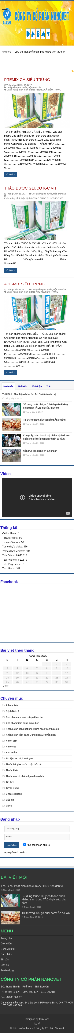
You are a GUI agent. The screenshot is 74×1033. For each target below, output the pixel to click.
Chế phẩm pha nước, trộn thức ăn (24, 87)
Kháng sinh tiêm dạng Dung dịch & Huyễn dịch (31, 735)
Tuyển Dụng (12, 788)
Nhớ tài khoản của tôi (38, 844)
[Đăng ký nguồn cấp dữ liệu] (73, 71)
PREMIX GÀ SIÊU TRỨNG (27, 80)
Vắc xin (10, 800)
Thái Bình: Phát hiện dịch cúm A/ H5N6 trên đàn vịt (29, 394)
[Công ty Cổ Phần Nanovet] (37, 22)
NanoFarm (11, 740)
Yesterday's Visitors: (14, 551)
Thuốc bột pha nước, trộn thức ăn (24, 764)
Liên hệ (5, 964)
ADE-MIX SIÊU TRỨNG (24, 284)
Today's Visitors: (11, 542)
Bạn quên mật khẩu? (15, 852)
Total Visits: (9, 555)
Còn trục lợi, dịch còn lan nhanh (40, 451)
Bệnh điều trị (8, 948)
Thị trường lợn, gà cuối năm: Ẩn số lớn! (44, 419)
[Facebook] (39, 1023)
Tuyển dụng (7, 970)
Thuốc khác (12, 770)
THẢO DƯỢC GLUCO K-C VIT (30, 188)
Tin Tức (10, 782)
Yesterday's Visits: (13, 546)
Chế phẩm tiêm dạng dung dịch (22, 723)
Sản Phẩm (11, 752)
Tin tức (5, 959)
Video (9, 805)
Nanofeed (11, 746)
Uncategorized (14, 794)
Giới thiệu (6, 943)
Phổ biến (22, 386)
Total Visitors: (10, 559)
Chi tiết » (10, 174)
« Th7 (6, 686)
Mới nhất (8, 386)
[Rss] (35, 1023)
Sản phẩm (6, 954)
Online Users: (10, 533)
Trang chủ (5, 51)
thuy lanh (44, 1019)
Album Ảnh (12, 705)
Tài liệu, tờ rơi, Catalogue (19, 758)
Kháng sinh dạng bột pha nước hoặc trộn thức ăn (32, 729)
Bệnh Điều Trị (13, 711)
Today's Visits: (10, 537)
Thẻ (48, 386)
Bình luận (37, 386)
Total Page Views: (12, 564)
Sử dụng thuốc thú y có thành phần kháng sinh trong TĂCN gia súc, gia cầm (43, 899)
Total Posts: (9, 568)
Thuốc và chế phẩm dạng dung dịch (25, 776)
